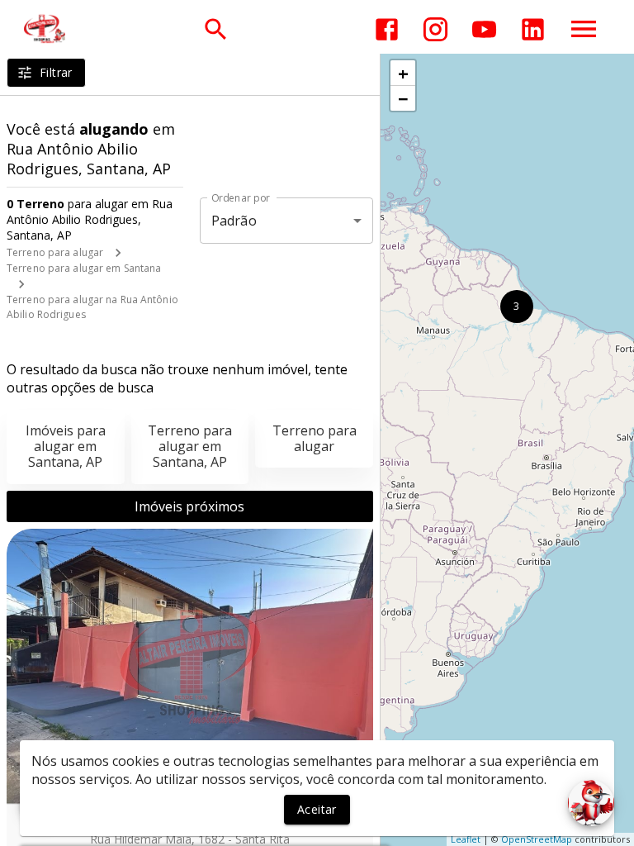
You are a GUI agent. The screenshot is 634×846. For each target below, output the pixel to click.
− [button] (403, 98)
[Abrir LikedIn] (532, 29)
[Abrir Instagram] (435, 29)
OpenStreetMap (536, 839)
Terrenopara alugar (314, 438)
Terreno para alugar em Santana (84, 268)
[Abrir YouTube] (484, 29)
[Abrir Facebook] (386, 29)
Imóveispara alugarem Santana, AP (66, 446)
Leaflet (465, 839)
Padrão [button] (234, 221)
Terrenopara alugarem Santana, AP (190, 446)
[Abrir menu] (583, 28)
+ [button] (403, 72)
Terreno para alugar (55, 252)
